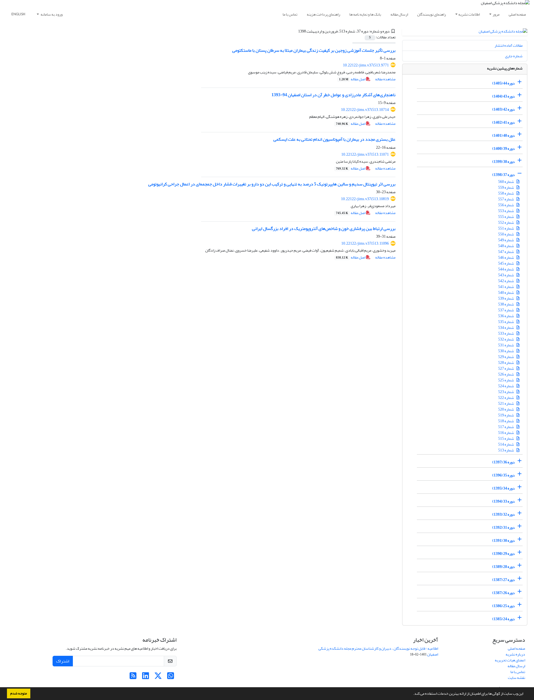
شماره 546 (506, 257)
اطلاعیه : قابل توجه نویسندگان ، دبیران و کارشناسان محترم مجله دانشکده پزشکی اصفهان (378, 651)
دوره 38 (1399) (503, 161)
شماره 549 (506, 240)
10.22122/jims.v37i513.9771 (366, 65)
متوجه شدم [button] (18, 693)
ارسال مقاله (399, 14)
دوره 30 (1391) (503, 540)
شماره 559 (506, 187)
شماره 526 (506, 374)
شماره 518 (506, 421)
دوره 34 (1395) (503, 488)
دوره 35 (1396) (503, 475)
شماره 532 (506, 339)
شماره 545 (506, 263)
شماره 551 (506, 228)
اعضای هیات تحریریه (510, 660)
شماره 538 (506, 304)
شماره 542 (506, 281)
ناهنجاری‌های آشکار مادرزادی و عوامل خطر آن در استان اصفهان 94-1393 (333, 95)
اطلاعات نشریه (469, 14)
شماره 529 (506, 357)
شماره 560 (506, 181)
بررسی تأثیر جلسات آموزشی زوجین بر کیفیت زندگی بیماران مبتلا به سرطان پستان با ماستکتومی (313, 50)
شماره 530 (506, 351)
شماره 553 (506, 211)
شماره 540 (506, 292)
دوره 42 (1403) (503, 109)
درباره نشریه (515, 654)
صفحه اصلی (517, 14)
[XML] (295, 31)
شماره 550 (506, 234)
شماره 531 (506, 345)
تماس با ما (290, 14)
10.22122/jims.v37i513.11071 (365, 154)
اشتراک (62, 661)
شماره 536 (506, 316)
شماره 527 (506, 368)
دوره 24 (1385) (503, 619)
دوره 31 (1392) (503, 527)
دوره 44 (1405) (503, 83)
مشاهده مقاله (385, 79)
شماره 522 (506, 397)
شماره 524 (506, 386)
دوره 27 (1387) (503, 580)
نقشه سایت (516, 677)
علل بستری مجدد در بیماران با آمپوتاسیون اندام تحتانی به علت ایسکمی (334, 139)
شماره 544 (506, 269)
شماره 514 (506, 444)
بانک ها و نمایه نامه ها (365, 14)
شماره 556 (506, 205)
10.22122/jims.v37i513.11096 (365, 243)
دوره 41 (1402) (503, 122)
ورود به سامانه (51, 14)
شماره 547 (506, 251)
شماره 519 (506, 415)
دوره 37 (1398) (503, 174)
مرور (496, 14)
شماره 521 (506, 403)
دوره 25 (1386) (503, 606)
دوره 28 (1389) (503, 566)
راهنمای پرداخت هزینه (323, 14)
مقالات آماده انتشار (509, 45)
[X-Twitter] (158, 677)
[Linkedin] (146, 677)
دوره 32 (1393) (503, 514)
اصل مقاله (352, 79)
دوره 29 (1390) (503, 553)
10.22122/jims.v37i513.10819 (365, 199)
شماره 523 (506, 392)
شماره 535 (506, 322)
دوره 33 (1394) (503, 501)
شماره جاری (514, 56)
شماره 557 (506, 199)
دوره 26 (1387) (503, 593)
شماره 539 (506, 298)
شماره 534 (506, 327)
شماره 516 (506, 432)
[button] (411, 694)
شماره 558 (506, 193)
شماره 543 (506, 275)
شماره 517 (506, 427)
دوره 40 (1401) (503, 135)
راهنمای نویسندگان (431, 14)
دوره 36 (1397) (503, 462)
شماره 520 (506, 409)
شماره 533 (506, 333)
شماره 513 (506, 450)
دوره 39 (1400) (503, 148)
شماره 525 (506, 380)
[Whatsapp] (171, 677)
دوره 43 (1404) (503, 96)
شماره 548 (506, 246)
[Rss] (133, 677)
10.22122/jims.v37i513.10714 (365, 109)
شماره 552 (506, 222)
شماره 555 (506, 216)
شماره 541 (506, 287)
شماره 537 (506, 310)
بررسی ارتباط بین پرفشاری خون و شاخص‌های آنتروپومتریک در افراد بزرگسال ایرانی (323, 228)
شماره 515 (506, 438)
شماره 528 (506, 362)
